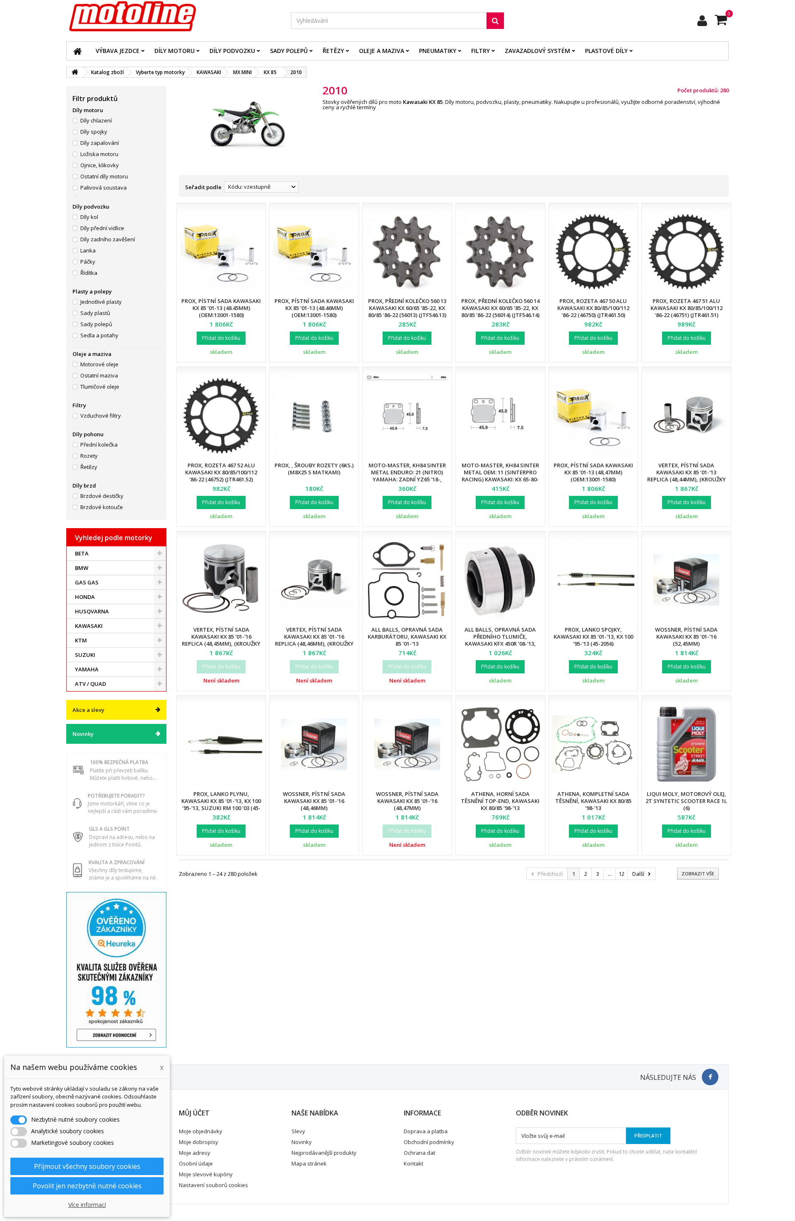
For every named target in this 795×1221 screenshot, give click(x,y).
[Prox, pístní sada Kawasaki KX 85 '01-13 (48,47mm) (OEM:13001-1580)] (593, 416)
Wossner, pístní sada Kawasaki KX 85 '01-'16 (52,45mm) (686, 636)
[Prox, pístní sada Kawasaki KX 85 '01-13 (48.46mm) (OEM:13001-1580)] (314, 252)
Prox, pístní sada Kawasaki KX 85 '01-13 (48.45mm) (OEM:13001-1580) (221, 308)
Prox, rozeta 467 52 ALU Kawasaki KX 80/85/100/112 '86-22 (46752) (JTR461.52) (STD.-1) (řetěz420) (221, 475)
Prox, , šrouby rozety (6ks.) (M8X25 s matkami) (314, 468)
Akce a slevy (88, 710)
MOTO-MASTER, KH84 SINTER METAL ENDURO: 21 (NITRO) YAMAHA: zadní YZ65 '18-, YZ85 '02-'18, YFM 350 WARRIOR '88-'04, (407, 479)
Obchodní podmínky (429, 1142)
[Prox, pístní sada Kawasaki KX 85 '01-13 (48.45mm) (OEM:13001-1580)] (221, 252)
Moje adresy (194, 1152)
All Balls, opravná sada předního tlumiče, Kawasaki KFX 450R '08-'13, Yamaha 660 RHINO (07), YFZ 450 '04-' (500, 643)
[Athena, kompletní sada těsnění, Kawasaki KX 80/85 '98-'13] (593, 744)
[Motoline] (172, 16)
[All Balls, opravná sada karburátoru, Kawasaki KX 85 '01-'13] (407, 580)
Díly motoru (174, 51)
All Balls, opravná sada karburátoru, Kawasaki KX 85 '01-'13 (407, 636)
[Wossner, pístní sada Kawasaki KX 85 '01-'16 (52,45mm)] (686, 580)
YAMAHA (87, 669)
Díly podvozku (232, 51)
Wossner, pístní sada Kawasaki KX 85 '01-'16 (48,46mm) (314, 801)
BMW (81, 568)
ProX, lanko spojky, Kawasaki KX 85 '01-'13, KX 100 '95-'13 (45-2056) (593, 636)
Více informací (87, 1205)
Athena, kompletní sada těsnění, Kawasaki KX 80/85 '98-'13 (593, 801)
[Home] (77, 51)
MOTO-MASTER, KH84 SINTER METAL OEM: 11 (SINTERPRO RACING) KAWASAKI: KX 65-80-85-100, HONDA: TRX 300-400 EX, (500, 475)
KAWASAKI (89, 626)
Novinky (83, 734)
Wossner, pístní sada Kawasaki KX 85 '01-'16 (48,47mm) (407, 801)
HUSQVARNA (92, 611)
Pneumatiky (437, 51)
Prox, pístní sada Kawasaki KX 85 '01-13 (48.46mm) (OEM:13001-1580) (314, 308)
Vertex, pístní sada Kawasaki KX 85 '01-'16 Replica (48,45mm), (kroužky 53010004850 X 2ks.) (221, 640)
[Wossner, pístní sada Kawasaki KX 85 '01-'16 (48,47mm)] (407, 744)
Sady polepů (289, 51)
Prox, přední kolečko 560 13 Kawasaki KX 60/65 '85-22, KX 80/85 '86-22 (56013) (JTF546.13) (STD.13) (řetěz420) (407, 311)
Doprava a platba (426, 1131)
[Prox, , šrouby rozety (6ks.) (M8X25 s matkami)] (314, 416)
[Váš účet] (702, 20)
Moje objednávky (200, 1131)
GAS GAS (87, 582)
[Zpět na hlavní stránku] (75, 72)
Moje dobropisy (198, 1142)
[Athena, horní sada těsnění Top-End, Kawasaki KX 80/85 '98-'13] (500, 744)
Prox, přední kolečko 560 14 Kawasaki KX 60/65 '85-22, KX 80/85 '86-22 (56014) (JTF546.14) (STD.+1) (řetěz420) (500, 311)
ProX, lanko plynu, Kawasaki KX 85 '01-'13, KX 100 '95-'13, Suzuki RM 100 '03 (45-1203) (221, 804)
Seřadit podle (203, 187)
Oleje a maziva (381, 51)
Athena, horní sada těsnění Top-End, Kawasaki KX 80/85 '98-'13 (500, 801)
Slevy (298, 1131)
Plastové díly (606, 51)
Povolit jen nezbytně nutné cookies (87, 1185)
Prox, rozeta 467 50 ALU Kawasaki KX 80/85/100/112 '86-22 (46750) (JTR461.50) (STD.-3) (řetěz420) (593, 311)
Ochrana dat (419, 1152)
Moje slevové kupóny (206, 1174)
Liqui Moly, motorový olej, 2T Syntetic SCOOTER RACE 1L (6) (686, 801)
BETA (82, 553)
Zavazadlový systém (537, 51)
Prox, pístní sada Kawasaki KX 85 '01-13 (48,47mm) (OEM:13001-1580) (593, 472)
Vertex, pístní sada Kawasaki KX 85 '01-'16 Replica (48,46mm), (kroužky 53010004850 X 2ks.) (314, 640)
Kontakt (413, 1163)
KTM (81, 640)
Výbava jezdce (118, 51)
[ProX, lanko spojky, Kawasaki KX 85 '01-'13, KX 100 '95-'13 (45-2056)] (593, 580)
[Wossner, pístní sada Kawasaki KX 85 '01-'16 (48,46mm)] (314, 744)
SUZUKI (85, 655)
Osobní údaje (196, 1163)
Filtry (480, 51)
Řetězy (333, 51)
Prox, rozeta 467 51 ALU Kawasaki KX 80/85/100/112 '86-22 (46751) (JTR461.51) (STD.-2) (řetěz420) (686, 311)
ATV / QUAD (90, 683)
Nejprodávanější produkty (324, 1152)
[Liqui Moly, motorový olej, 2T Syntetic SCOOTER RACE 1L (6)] (686, 744)
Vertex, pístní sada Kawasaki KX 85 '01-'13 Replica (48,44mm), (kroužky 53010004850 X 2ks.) (686, 475)
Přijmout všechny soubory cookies (87, 1166)
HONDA (85, 597)
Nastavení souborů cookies (213, 1185)
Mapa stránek (309, 1163)
